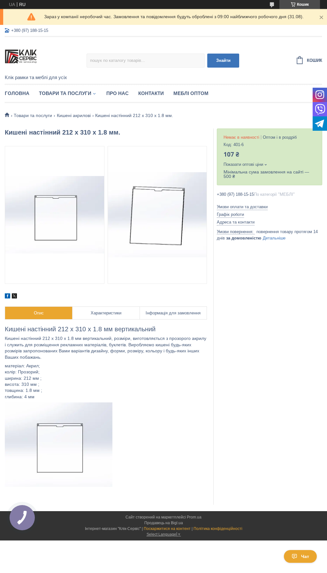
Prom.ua (194, 517)
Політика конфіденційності (218, 528)
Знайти (223, 60)
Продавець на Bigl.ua (163, 523)
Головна (17, 93)
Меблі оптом (191, 93)
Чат (305, 556)
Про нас (117, 93)
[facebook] (7, 296)
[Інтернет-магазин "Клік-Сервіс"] (46, 56)
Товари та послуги (65, 93)
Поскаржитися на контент (167, 528)
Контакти (151, 93)
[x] (14, 296)
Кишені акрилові (74, 115)
